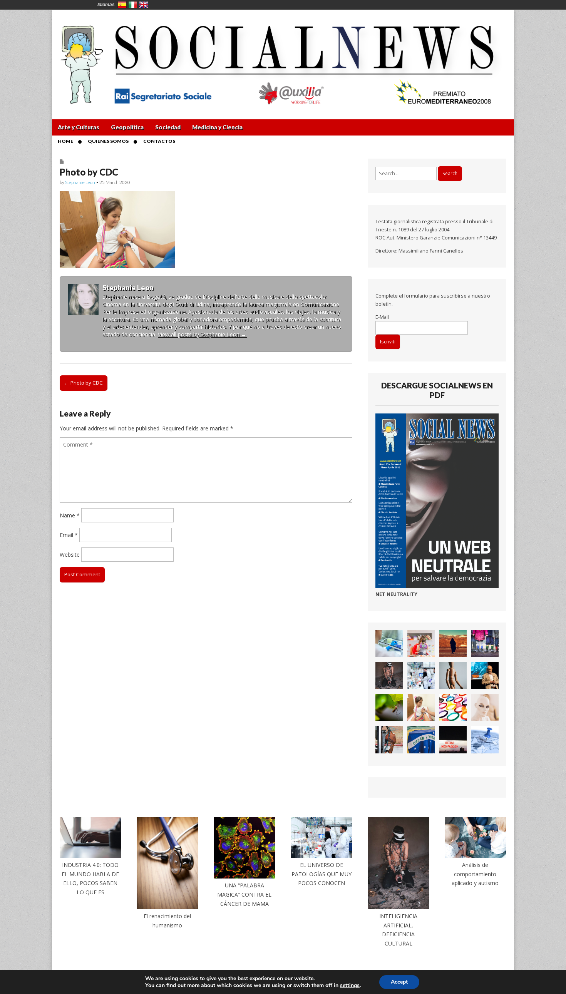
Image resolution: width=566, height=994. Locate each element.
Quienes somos (108, 141)
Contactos (159, 141)
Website (70, 554)
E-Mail (382, 317)
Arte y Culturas (78, 127)
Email (69, 535)
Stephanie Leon (80, 182)
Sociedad (168, 127)
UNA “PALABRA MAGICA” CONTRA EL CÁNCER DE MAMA (244, 894)
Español (122, 4)
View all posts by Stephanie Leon (202, 334)
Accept (399, 982)
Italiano (132, 4)
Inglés (143, 4)
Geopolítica (127, 127)
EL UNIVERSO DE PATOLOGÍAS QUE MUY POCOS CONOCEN (321, 874)
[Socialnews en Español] (283, 59)
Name (70, 515)
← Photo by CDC (83, 382)
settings (350, 985)
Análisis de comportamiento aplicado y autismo (475, 874)
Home (65, 141)
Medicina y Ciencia (217, 127)
